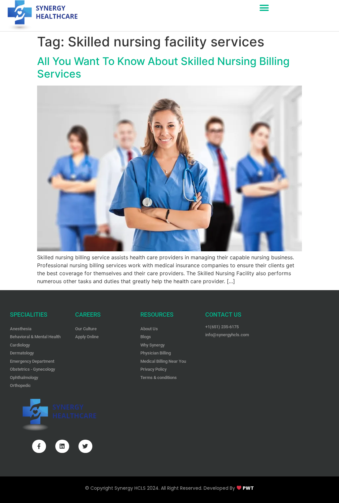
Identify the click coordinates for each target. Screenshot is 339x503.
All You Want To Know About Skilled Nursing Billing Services (163, 67)
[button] (264, 7)
